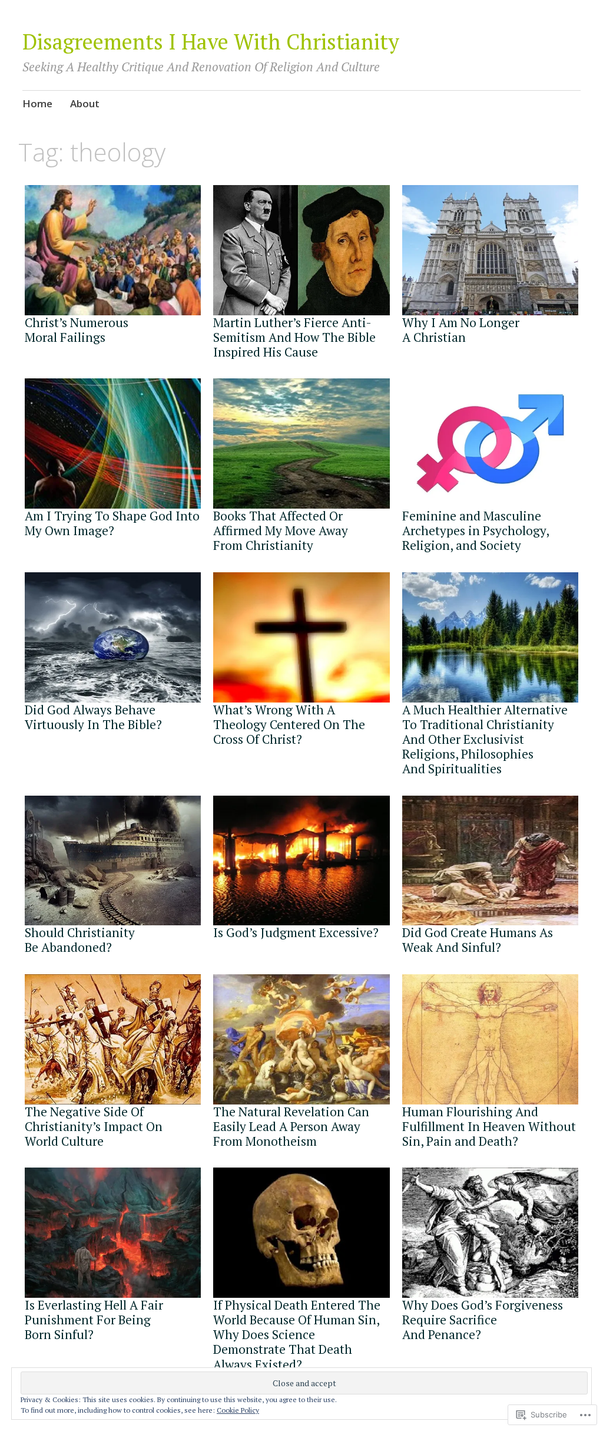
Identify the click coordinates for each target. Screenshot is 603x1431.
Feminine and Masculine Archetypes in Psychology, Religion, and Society (475, 530)
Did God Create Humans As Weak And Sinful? (477, 939)
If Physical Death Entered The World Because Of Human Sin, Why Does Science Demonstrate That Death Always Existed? (296, 1335)
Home (37, 103)
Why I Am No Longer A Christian (460, 329)
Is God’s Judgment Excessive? (296, 932)
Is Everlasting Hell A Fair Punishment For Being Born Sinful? (94, 1320)
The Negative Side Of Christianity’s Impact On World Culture (94, 1126)
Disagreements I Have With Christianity (210, 41)
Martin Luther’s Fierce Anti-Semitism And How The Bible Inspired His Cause (294, 337)
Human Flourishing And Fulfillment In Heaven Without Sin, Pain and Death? (489, 1126)
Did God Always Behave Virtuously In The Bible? (93, 717)
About (85, 103)
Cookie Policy (238, 1410)
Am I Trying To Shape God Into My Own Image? (112, 523)
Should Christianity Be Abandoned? (80, 939)
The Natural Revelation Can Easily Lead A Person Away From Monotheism (291, 1126)
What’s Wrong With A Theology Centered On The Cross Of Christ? (289, 724)
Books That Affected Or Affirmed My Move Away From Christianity (280, 530)
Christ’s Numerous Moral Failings (76, 329)
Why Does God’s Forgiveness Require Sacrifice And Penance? (482, 1320)
